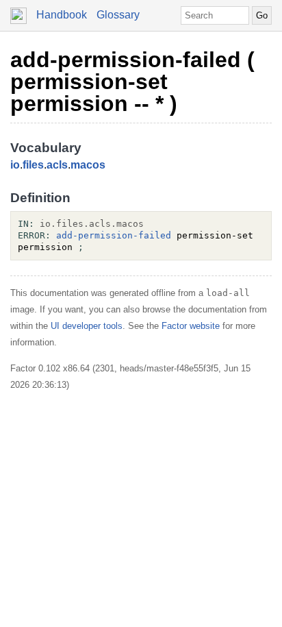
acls (57, 165)
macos (87, 165)
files (33, 165)
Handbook (61, 15)
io (15, 165)
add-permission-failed (113, 235)
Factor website (191, 326)
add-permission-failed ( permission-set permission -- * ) (132, 81)
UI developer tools (87, 326)
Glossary (118, 15)
